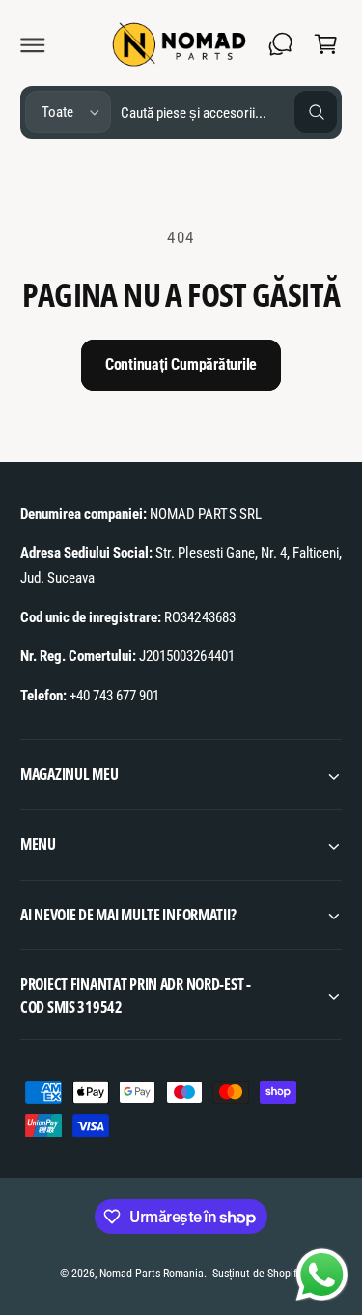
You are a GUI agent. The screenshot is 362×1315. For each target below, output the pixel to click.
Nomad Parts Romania (151, 1273)
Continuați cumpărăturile (181, 364)
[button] (33, 44)
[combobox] (229, 112)
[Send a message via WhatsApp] (322, 1275)
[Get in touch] (281, 44)
